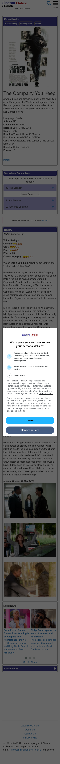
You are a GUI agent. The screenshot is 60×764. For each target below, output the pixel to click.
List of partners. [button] (46, 393)
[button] (30, 375)
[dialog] (30, 382)
